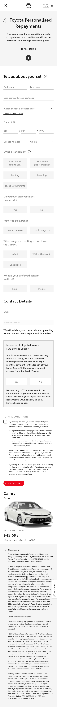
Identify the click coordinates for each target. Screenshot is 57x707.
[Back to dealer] (5, 5)
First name (9, 86)
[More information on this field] (52, 5)
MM (23, 130)
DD (5, 130)
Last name (35, 86)
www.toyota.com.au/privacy (20, 474)
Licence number (11, 141)
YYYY (41, 130)
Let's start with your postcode (18, 97)
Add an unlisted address (13, 113)
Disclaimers (13, 550)
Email (6, 311)
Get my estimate (14, 483)
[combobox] (27, 108)
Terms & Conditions (15, 417)
